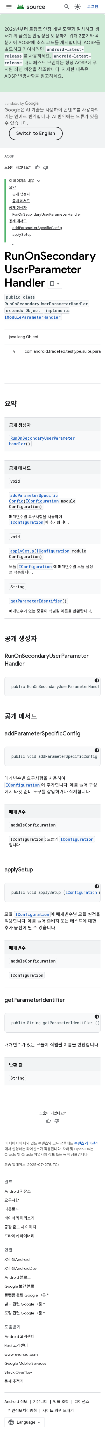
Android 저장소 (17, 1191)
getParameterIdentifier (36, 601)
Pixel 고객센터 (16, 1345)
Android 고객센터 (19, 1336)
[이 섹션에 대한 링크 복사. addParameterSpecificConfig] (86, 734)
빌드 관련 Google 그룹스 (25, 1304)
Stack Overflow (18, 1372)
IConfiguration (42, 501)
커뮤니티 (40, 1401)
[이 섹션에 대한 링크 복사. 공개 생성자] (42, 639)
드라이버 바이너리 (19, 1235)
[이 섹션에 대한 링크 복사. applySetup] (38, 870)
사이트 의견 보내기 (58, 1410)
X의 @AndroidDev (20, 1268)
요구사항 (11, 1200)
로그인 (92, 6)
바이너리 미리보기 (19, 1218)
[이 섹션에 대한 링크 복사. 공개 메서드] (42, 717)
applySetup (22, 551)
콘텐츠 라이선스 (86, 1143)
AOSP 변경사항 (19, 76)
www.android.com (21, 1354)
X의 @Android (17, 1259)
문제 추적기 (14, 1381)
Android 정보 (15, 1401)
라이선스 (81, 1401)
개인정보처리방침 (22, 1410)
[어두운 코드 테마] (97, 680)
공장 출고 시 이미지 (20, 1227)
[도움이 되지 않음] (45, 167)
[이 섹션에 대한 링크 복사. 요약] (22, 404)
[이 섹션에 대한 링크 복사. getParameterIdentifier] (70, 1000)
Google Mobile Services (25, 1363)
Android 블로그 (17, 1277)
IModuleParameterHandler (32, 317)
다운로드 (11, 1209)
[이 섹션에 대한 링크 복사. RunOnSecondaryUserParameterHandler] (30, 664)
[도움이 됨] (37, 167)
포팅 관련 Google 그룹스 (25, 1313)
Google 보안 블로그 (21, 1286)
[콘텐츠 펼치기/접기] (38, 181)
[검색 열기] (67, 6)
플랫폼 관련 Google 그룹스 (27, 1295)
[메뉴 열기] (9, 6)
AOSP (9, 156)
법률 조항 (61, 1401)
